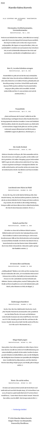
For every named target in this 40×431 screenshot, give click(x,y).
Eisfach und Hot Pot (20, 223)
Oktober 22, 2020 (26, 383)
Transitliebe (20, 109)
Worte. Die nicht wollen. (20, 380)
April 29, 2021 (26, 71)
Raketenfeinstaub (15, 33)
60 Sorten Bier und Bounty (20, 264)
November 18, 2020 (26, 266)
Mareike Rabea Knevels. (23, 418)
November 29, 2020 (26, 190)
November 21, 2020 (26, 225)
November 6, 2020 (26, 304)
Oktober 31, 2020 (26, 342)
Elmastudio (27, 421)
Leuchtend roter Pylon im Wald (20, 188)
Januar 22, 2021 (26, 149)
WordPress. (24, 423)
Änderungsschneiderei (20, 302)
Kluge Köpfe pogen (20, 340)
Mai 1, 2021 (26, 33)
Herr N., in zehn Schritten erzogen (20, 68)
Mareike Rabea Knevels (20, 7)
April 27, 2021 (26, 111)
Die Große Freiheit (20, 147)
